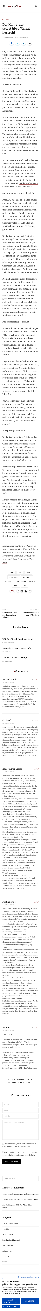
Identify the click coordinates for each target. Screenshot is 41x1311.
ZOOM (4, 1262)
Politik (5, 20)
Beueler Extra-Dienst (10, 1224)
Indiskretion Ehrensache (11, 1240)
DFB (28, 573)
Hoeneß (27, 577)
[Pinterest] (30, 591)
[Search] (36, 6)
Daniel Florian (7, 1235)
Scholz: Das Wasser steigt (14, 657)
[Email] (29, 43)
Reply (36, 679)
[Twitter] (17, 43)
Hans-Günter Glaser (12, 769)
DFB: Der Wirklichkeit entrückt (17, 639)
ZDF (24, 586)
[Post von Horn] (15, 6)
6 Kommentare (21, 37)
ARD (12, 573)
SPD (16, 586)
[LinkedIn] (23, 43)
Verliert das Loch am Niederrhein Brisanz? (9, 615)
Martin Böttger (7, 1205)
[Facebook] (11, 43)
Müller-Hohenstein (28, 183)
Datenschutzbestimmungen (28, 1277)
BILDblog (6, 1229)
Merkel (8, 581)
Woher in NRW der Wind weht (17, 648)
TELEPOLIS (6, 1256)
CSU (20, 573)
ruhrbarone (6, 1251)
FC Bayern (14, 577)
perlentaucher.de (8, 1245)
